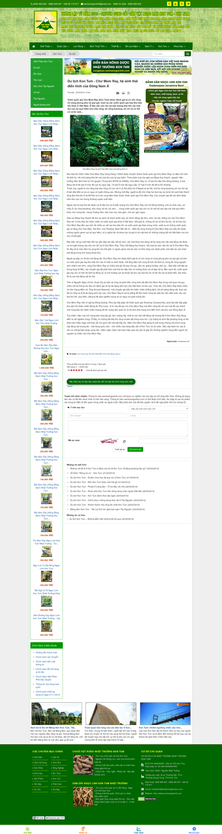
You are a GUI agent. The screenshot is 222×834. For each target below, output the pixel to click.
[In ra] (123, 92)
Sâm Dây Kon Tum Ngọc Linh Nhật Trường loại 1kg (46, 272)
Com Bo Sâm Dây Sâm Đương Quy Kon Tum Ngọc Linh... (47, 348)
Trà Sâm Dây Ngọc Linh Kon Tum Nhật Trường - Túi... (46, 542)
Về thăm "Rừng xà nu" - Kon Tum (86, 472)
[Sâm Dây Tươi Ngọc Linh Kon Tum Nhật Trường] (46, 330)
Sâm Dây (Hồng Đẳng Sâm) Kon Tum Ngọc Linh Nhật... (46, 122)
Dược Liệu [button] (62, 46)
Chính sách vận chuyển (47, 656)
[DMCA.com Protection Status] (147, 798)
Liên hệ (56, 757)
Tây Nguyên (39, 98)
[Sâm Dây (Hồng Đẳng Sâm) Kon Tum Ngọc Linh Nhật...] (46, 131)
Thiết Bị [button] (115, 46)
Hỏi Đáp (56, 789)
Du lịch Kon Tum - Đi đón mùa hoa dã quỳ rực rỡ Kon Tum (98, 477)
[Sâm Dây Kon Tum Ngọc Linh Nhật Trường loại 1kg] (46, 280)
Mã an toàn (74, 440)
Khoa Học (38, 773)
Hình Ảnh (57, 762)
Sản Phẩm (38, 778)
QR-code (40, 817)
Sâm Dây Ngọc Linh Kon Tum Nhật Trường (100, 783)
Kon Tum (57, 778)
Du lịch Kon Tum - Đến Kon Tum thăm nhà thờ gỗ (93, 482)
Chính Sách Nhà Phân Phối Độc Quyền (46, 678)
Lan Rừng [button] (79, 46)
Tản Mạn (38, 784)
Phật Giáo (57, 784)
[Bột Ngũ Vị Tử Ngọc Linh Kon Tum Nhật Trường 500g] (46, 600)
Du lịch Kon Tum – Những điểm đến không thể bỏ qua (95, 518)
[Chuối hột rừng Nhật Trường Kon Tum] (83, 765)
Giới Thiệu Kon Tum (43, 61)
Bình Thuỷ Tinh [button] (97, 46)
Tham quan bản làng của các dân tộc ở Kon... (108, 727)
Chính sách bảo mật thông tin (45, 663)
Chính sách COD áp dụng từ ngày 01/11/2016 (48, 693)
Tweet (69, 386)
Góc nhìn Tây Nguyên (44, 86)
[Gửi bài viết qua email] (118, 92)
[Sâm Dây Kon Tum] (166, 115)
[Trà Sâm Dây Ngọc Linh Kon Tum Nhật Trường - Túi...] (46, 551)
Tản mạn (38, 79)
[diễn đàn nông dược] (128, 65)
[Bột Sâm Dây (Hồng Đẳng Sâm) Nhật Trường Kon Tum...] (46, 386)
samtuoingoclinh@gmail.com (97, 3)
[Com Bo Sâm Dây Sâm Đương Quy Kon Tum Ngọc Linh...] (46, 358)
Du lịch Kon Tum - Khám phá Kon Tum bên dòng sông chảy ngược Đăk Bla (106, 491)
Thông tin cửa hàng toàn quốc (47, 686)
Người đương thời (42, 104)
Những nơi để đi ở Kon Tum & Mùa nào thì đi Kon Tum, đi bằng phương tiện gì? (108, 468)
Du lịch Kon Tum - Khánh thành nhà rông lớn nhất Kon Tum (98, 504)
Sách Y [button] (148, 46)
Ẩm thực (38, 73)
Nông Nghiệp (58, 767)
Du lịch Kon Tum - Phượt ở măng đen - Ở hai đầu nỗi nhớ (97, 486)
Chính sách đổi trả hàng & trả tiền (47, 670)
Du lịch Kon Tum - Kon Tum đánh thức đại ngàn (93, 495)
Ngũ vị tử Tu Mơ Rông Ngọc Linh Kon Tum (46, 567)
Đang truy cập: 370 (56, 817)
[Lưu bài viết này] (129, 92)
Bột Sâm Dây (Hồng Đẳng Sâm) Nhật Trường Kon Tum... (46, 376)
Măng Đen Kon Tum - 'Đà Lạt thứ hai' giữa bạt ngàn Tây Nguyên (101, 509)
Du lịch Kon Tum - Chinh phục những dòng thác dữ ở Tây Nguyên (101, 500)
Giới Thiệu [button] (45, 46)
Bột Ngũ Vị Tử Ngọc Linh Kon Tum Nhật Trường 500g (46, 592)
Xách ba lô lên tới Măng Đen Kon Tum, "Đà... (53, 727)
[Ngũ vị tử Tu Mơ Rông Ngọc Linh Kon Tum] (46, 575)
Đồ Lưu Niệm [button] (132, 46)
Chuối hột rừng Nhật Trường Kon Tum (98, 751)
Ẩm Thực (57, 773)
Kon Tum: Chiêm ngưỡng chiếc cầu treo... (160, 727)
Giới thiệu (38, 757)
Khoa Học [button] (179, 46)
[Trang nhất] (34, 46)
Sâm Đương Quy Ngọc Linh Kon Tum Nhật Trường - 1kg (46, 617)
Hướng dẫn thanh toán (46, 652)
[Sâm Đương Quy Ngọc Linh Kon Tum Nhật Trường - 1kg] (46, 625)
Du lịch (37, 67)
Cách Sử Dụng (40, 762)
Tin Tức (37, 789)
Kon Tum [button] (163, 46)
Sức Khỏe (38, 767)
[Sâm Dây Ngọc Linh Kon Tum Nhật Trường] (83, 796)
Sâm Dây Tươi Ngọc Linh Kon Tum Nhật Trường (47, 322)
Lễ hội (36, 92)
